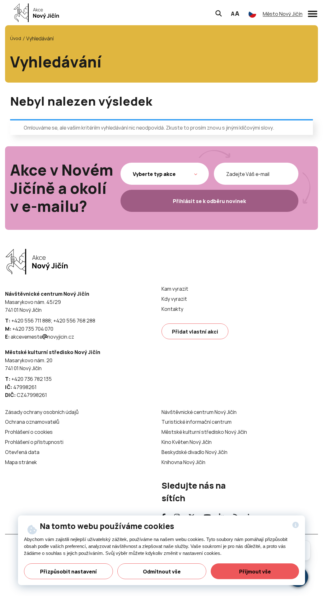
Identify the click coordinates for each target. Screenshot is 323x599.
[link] (34, 12)
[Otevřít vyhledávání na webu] (219, 13)
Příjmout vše (255, 571)
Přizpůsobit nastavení (68, 571)
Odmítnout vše (162, 571)
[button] (312, 12)
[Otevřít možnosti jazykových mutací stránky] (252, 14)
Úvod (15, 38)
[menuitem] (175, 289)
